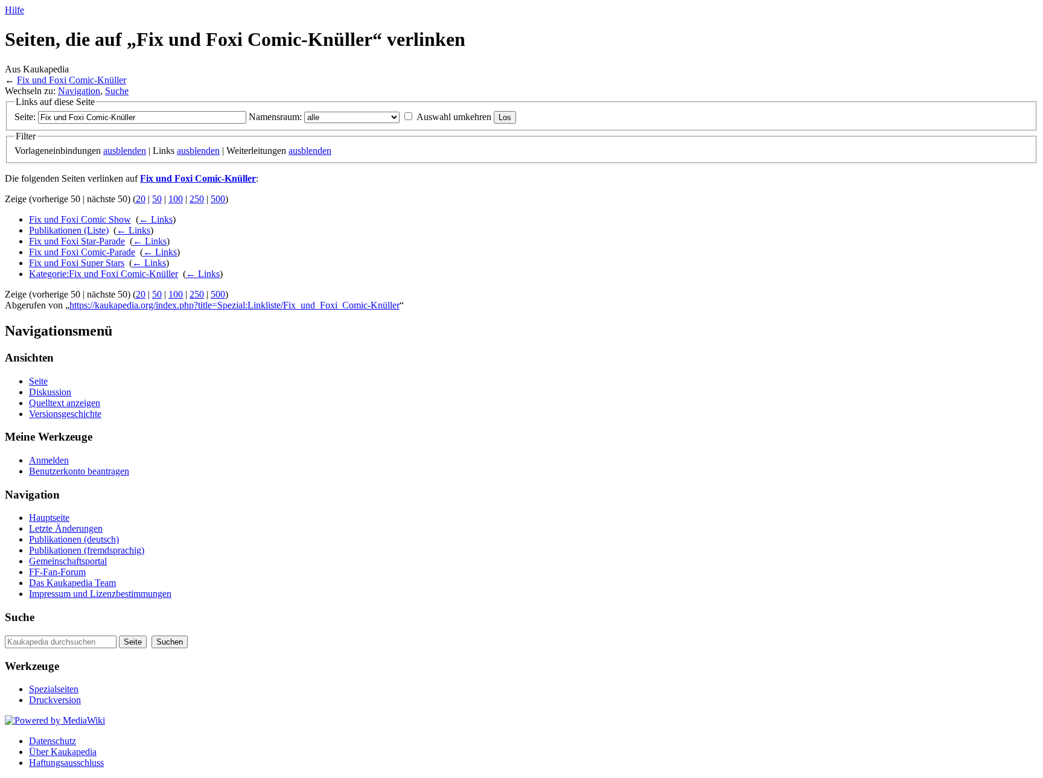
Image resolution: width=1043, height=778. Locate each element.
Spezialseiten (53, 689)
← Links (156, 219)
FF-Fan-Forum (57, 572)
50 (157, 199)
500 (218, 199)
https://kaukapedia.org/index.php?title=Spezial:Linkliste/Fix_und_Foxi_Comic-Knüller (234, 305)
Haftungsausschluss (66, 762)
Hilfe (14, 10)
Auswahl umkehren (453, 117)
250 (197, 199)
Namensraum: (275, 117)
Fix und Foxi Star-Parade (77, 241)
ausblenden (124, 150)
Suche (117, 91)
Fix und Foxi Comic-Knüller (71, 80)
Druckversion (55, 700)
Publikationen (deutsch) (74, 539)
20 (140, 199)
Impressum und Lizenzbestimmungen (100, 593)
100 (175, 199)
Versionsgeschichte (65, 414)
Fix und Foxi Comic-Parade (82, 252)
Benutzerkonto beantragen (79, 471)
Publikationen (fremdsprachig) (86, 550)
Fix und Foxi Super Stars (76, 263)
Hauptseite (49, 517)
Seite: (25, 117)
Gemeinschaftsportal (68, 561)
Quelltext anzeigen (64, 403)
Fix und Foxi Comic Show (80, 219)
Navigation (79, 91)
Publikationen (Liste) (69, 230)
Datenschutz (52, 741)
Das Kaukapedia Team (72, 583)
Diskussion (50, 392)
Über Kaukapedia (63, 752)
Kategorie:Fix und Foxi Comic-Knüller (103, 274)
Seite (38, 381)
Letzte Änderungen (66, 528)
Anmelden (49, 460)
